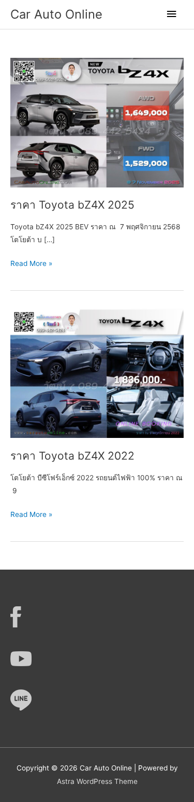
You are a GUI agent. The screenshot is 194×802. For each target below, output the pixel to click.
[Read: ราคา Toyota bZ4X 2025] (97, 122)
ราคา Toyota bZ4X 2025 (72, 204)
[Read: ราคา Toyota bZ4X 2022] (97, 373)
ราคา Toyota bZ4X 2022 (72, 455)
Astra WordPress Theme (97, 781)
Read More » (31, 264)
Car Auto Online (56, 14)
